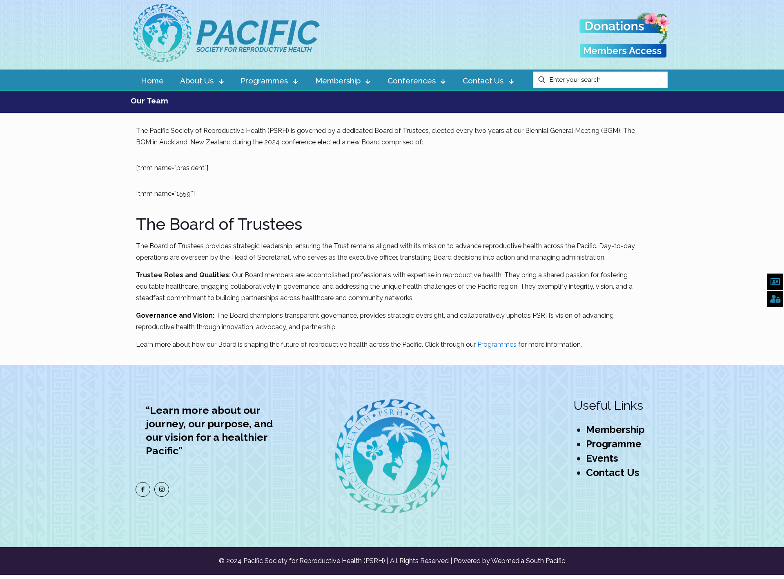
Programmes (497, 344)
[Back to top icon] (744, 562)
